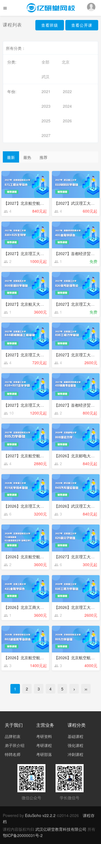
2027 (46, 135)
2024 (67, 106)
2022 (67, 91)
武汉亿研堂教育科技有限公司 (61, 829)
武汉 (45, 76)
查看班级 (49, 25)
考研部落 (44, 754)
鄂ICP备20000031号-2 (23, 835)
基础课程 (75, 736)
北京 (66, 62)
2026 (67, 120)
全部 (45, 62)
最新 (11, 157)
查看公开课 (81, 25)
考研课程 (44, 745)
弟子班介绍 (14, 745)
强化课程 (75, 745)
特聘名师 (12, 754)
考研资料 (44, 736)
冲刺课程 (75, 754)
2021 (46, 91)
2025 (46, 120)
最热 (27, 157)
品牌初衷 (12, 736)
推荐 (43, 157)
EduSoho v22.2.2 (40, 815)
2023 (46, 106)
